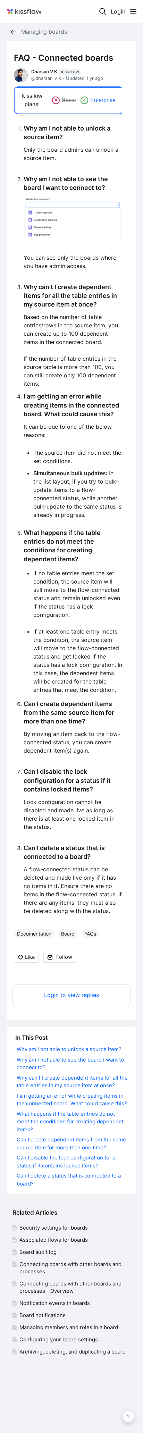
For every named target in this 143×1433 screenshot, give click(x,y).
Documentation (34, 934)
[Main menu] (133, 11)
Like (30, 957)
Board (68, 934)
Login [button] (118, 11)
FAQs (90, 934)
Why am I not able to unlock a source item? (69, 1049)
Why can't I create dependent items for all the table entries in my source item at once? (70, 295)
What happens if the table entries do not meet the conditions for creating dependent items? (70, 1122)
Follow (64, 957)
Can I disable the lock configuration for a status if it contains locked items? (67, 780)
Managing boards (44, 31)
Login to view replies (71, 995)
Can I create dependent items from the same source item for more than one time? (69, 712)
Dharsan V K (55, 71)
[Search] (102, 11)
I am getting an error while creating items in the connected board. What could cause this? (71, 405)
